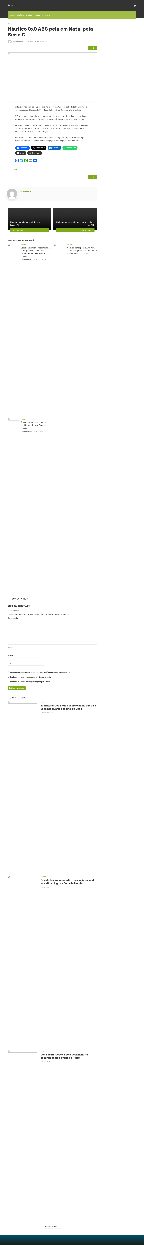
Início (12, 15)
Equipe (37, 15)
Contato (46, 15)
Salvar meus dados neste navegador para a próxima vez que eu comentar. (40, 672)
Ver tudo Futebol (51, 1227)
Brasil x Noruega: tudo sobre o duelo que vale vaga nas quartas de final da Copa (68, 707)
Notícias (20, 15)
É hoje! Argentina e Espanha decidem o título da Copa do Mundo (33, 425)
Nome (11, 647)
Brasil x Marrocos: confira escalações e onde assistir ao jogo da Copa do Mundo (68, 882)
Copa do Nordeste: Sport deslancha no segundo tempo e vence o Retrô (64, 1056)
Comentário (13, 618)
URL (9, 664)
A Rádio (29, 15)
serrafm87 (19, 41)
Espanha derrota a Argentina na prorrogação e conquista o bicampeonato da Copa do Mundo (35, 252)
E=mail (11, 655)
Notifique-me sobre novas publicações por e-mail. (30, 682)
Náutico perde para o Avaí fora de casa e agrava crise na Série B (82, 249)
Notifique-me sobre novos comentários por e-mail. (30, 677)
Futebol (11, 24)
